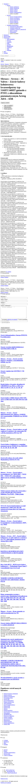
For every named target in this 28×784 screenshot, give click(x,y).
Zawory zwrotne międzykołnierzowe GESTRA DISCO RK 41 (12, 347)
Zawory (9, 15)
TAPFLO (9, 47)
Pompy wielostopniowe (16, 12)
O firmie (6, 740)
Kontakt (6, 53)
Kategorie (4, 747)
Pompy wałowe (14, 9)
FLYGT (9, 40)
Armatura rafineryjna (15, 28)
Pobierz (6, 277)
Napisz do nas (4, 778)
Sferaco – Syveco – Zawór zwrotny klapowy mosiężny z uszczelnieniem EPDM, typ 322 (12, 360)
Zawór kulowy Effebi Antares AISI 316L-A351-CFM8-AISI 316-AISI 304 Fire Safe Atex (14, 399)
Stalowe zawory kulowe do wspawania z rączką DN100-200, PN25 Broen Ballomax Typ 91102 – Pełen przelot (13, 492)
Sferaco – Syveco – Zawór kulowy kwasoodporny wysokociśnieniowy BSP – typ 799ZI (14, 522)
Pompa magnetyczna (9, 702)
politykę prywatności (12, 319)
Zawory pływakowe (15, 19)
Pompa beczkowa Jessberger (11, 693)
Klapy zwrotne (13, 30)
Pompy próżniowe (14, 6)
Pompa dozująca (8, 721)
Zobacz (2, 277)
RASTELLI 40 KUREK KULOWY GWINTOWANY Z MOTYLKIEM (12, 552)
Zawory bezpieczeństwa (16, 16)
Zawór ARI (6, 699)
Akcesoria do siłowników (16, 26)
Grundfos (9, 42)
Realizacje (6, 35)
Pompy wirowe (14, 11)
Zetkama (9, 50)
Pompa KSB (7, 706)
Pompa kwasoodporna (9, 696)
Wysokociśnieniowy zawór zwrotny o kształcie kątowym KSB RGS (12, 678)
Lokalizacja (5, 758)
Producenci (6, 37)
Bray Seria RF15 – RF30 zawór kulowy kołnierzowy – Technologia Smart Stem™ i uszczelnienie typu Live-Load (14, 566)
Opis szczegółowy (8, 105)
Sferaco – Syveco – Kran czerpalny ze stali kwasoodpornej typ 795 (12, 612)
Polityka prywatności (6, 782)
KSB (8, 43)
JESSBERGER (7, 714)
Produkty (6, 4)
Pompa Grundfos (8, 717)
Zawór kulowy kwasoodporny (11, 711)
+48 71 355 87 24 (10, 770)
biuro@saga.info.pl (12, 772)
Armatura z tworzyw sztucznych (18, 29)
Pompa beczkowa (8, 710)
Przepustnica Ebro (8, 697)
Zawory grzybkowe (15, 18)
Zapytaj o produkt (5, 102)
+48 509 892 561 (11, 771)
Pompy (8, 5)
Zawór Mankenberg (9, 700)
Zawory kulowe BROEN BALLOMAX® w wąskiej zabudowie (14, 624)
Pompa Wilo (7, 724)
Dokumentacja (7, 107)
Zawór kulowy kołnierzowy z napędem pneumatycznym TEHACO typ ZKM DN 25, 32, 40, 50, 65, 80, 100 (14, 446)
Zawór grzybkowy (8, 718)
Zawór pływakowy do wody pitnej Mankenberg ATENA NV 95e (12, 458)
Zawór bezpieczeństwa (9, 704)
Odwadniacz (7, 713)
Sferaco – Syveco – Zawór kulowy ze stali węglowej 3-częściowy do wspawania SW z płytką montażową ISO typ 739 (14, 431)
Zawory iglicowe (14, 22)
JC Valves (8, 271)
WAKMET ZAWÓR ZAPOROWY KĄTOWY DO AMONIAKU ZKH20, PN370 (13, 579)
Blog (5, 51)
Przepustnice (13, 32)
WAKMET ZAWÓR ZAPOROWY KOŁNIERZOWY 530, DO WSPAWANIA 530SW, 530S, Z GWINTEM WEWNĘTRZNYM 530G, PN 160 (13, 664)
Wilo (8, 49)
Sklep (2, 61)
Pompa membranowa (9, 723)
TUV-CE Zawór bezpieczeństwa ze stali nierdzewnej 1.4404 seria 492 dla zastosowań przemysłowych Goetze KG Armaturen (13, 508)
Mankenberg (10, 46)
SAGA (2, 64)
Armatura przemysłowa (12, 25)
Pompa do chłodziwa (9, 716)
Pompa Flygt (7, 707)
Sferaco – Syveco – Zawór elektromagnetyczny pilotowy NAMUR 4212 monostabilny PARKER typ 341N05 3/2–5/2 (14, 415)
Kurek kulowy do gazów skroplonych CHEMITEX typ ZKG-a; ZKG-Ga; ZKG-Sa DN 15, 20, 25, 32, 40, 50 (13, 385)
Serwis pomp (7, 36)
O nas (3, 737)
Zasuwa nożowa (8, 695)
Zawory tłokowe (14, 21)
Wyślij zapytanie (8, 108)
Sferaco (5, 709)
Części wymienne (8, 755)
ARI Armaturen (11, 39)
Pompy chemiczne (14, 8)
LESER (9, 44)
